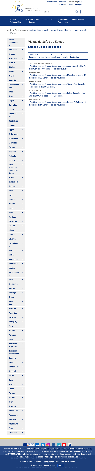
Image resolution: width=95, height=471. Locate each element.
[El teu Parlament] (29, 445)
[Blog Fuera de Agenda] (69, 445)
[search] (61, 12)
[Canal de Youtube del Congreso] (64, 445)
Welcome (62, 2)
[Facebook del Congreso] (53, 445)
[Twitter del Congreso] (59, 445)
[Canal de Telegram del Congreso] (43, 445)
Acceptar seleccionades (31, 461)
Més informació (68, 461)
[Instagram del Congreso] (48, 445)
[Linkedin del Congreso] (37, 445)
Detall (60, 465)
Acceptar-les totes (51, 461)
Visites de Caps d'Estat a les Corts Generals (69, 30)
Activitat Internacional (38, 30)
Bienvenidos (52, 2)
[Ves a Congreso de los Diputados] (25, 7)
